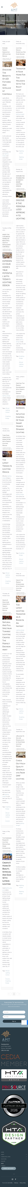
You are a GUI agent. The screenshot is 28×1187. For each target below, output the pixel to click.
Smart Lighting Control (21, 364)
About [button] (2, 1154)
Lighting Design (6, 59)
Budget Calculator (9, 1168)
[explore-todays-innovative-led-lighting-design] (7, 64)
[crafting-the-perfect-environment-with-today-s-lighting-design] (21, 402)
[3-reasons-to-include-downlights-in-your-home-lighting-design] (21, 755)
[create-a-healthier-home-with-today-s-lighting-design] (7, 618)
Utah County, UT (6, 58)
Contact (3, 1165)
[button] (2, 7)
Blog (2, 1163)
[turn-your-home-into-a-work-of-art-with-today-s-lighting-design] (7, 454)
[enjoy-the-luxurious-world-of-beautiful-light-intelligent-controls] (7, 255)
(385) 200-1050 (5, 1050)
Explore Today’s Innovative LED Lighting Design (6, 52)
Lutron (8, 821)
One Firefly (10, 1182)
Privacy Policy (23, 1182)
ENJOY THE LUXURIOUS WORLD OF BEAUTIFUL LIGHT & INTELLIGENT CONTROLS (6, 241)
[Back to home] (14, 7)
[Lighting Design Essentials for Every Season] (21, 63)
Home (2, 1152)
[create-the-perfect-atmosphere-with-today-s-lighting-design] (21, 599)
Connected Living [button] (5, 1156)
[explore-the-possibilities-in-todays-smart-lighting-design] (21, 195)
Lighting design (20, 630)
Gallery (3, 1161)
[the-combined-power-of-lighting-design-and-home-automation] (7, 857)
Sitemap (16, 1182)
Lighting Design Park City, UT (10, 250)
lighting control (21, 152)
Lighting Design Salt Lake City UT (11, 449)
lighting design (20, 114)
